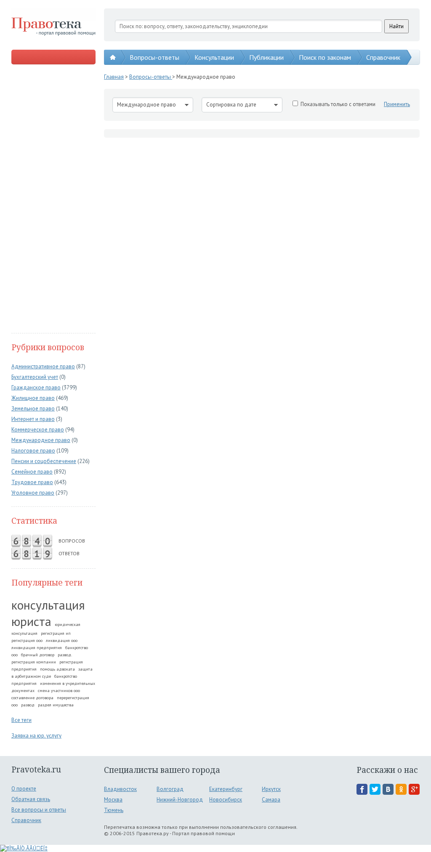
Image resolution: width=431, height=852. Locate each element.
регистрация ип (56, 633)
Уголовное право (32, 492)
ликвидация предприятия (36, 647)
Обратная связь (30, 799)
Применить (397, 104)
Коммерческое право (37, 429)
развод (28, 705)
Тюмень (113, 810)
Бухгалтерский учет (34, 377)
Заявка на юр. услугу (36, 735)
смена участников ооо (59, 690)
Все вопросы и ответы (38, 809)
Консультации (214, 57)
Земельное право (33, 408)
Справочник (383, 57)
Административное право (43, 366)
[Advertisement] (53, 199)
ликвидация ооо (61, 640)
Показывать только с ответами (338, 104)
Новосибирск (225, 799)
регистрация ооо (27, 640)
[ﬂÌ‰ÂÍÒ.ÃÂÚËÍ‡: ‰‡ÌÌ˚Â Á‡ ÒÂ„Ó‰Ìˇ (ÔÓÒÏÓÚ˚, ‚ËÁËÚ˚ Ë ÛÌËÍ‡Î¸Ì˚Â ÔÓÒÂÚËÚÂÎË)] (24, 848)
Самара (271, 799)
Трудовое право (32, 482)
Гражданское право (36, 387)
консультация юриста (48, 612)
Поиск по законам (325, 57)
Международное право (40, 440)
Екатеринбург (225, 789)
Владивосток (120, 789)
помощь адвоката (57, 669)
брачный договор (37, 655)
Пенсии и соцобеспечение (43, 461)
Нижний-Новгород (180, 799)
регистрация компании (33, 662)
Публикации (266, 57)
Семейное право (32, 471)
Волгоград (170, 789)
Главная (114, 76)
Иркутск (271, 789)
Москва (113, 799)
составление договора (32, 697)
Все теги (21, 720)
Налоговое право (33, 450)
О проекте (23, 788)
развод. (65, 655)
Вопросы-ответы (154, 57)
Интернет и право (33, 419)
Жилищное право (33, 398)
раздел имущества (56, 705)
